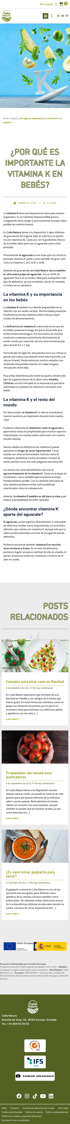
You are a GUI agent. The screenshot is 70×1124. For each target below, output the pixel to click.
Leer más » (12, 719)
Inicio (6, 118)
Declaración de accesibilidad (15, 1120)
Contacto (14, 1108)
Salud (13, 118)
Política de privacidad (12, 1112)
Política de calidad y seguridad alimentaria (22, 1116)
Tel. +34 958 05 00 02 (15, 1023)
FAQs (4, 1108)
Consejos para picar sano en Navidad (35, 682)
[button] (45, 16)
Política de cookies (34, 1112)
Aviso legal (63, 1108)
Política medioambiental (57, 1112)
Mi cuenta (46, 4)
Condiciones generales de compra (38, 1108)
